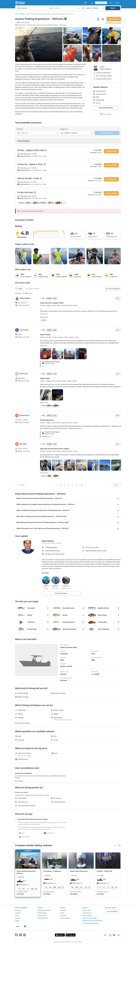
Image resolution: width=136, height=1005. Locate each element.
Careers (17, 913)
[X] (20, 935)
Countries (63, 910)
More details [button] (19, 781)
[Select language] (91, 2)
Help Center (87, 910)
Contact (17, 918)
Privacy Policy (87, 915)
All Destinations (65, 918)
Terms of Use (87, 913)
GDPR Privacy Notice (90, 918)
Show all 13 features (106, 108)
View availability (111, 151)
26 (81, 485)
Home (17, 14)
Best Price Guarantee (114, 23)
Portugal (22, 14)
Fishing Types (42, 913)
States (62, 913)
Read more (43, 314)
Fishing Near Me (43, 918)
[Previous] (115, 845)
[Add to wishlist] (103, 19)
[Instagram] (24, 935)
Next (115, 485)
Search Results (45, 14)
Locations (63, 915)
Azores (28, 14)
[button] (68, 153)
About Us (18, 910)
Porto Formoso (35, 14)
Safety (17, 920)
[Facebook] (16, 935)
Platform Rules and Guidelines (93, 920)
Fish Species (42, 915)
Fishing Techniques (44, 910)
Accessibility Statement (90, 923)
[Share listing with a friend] (98, 19)
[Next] (119, 845)
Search (112, 8)
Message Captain (61, 593)
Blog (16, 915)
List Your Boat (101, 3)
